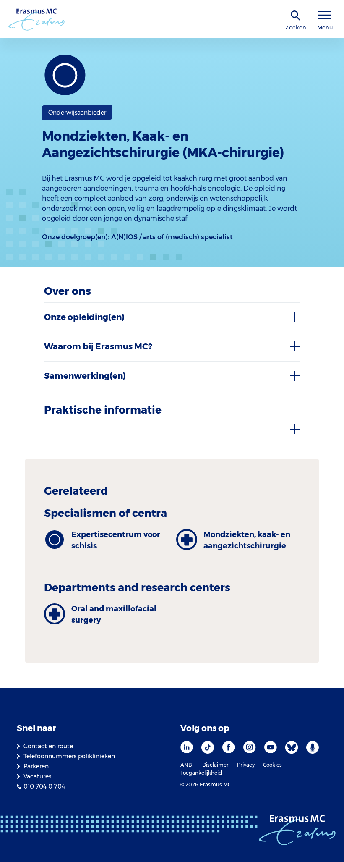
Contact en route (48, 746)
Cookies (272, 765)
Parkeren (36, 766)
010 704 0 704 (44, 786)
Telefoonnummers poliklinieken (69, 756)
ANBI (187, 765)
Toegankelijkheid (201, 773)
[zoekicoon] (295, 15)
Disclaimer (215, 765)
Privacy (246, 765)
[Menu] (324, 15)
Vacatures (37, 776)
